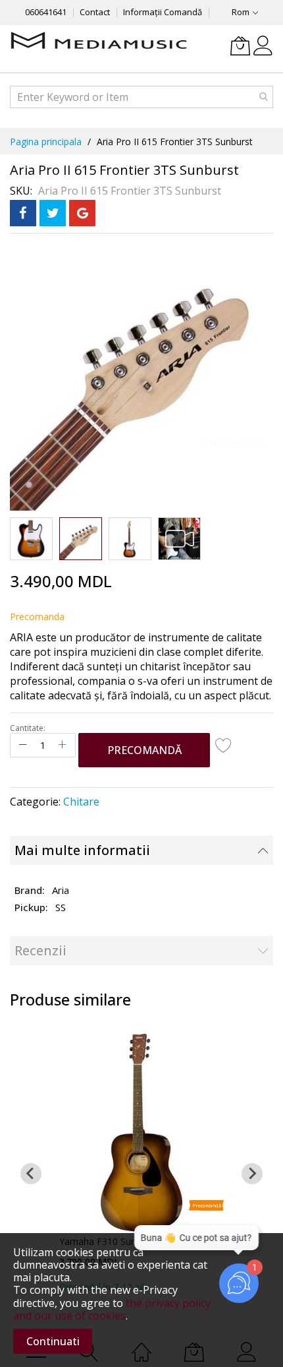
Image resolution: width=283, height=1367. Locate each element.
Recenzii (40, 950)
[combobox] (141, 97)
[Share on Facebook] (23, 213)
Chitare (81, 801)
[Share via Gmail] (82, 213)
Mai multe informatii (82, 850)
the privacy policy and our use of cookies (112, 1309)
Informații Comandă (162, 12)
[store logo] (99, 41)
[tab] (141, 850)
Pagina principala (46, 141)
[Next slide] (252, 1173)
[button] (31, 538)
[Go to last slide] (30, 1173)
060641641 (45, 12)
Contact (95, 12)
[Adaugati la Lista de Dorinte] (223, 745)
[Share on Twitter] (52, 213)
